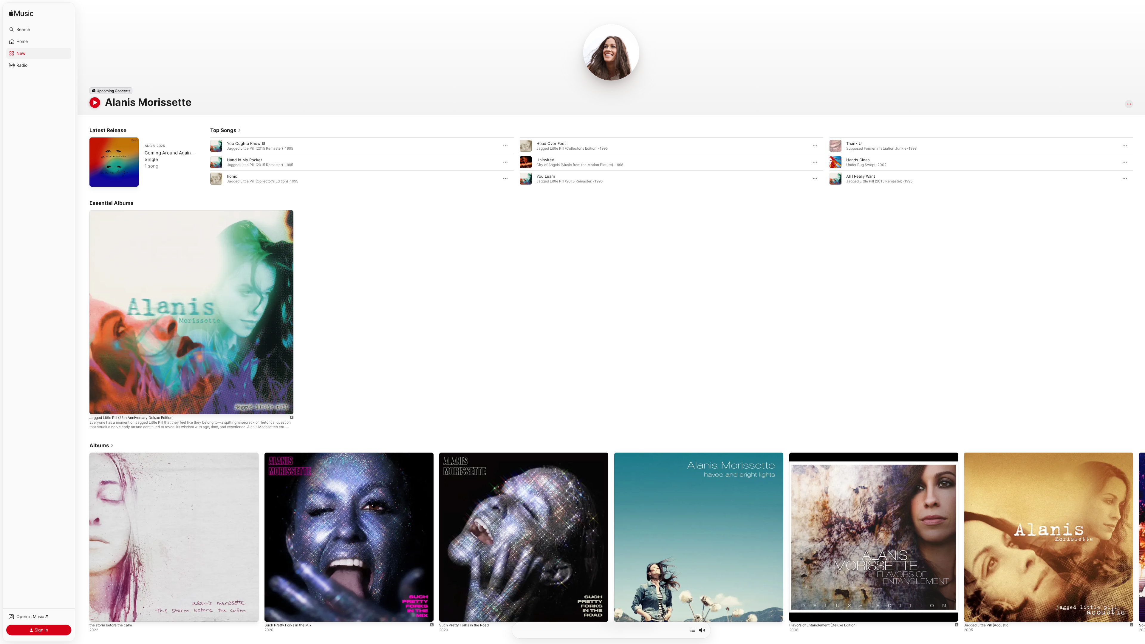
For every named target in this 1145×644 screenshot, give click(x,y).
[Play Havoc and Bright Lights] (621, 614)
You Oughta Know (244, 143)
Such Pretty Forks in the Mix (290, 455)
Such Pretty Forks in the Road (467, 455)
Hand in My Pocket (244, 159)
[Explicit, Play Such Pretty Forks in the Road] (446, 614)
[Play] (94, 102)
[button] (39, 29)
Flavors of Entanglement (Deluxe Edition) (827, 455)
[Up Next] (692, 630)
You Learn (545, 176)
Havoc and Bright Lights (636, 455)
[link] (225, 130)
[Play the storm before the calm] (96, 614)
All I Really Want (860, 176)
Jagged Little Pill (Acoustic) (989, 455)
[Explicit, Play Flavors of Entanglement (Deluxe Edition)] (796, 614)
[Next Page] (1139, 162)
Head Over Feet (551, 143)
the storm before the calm (113, 455)
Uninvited (545, 159)
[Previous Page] (204, 162)
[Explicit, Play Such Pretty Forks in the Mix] (271, 614)
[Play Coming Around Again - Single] (96, 179)
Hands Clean (858, 159)
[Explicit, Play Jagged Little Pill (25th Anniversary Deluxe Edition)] (96, 406)
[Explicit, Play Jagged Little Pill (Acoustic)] (971, 614)
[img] (21, 13)
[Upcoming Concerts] (110, 90)
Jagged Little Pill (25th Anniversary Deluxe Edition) (136, 212)
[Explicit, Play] (216, 146)
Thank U (854, 143)
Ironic (232, 176)
